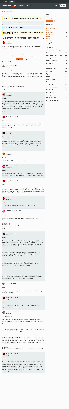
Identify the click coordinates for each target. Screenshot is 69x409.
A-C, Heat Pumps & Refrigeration (56, 50)
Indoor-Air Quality (56, 68)
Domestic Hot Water (56, 60)
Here (9, 18)
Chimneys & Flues (56, 58)
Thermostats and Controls (56, 87)
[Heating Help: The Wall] (9, 5)
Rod (7, 93)
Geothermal (56, 66)
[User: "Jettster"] (3, 42)
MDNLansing (8, 165)
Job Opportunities (56, 97)
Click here (5, 27)
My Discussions (49, 34)
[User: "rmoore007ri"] (3, 153)
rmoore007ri (8, 153)
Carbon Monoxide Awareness (56, 55)
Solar (56, 81)
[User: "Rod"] (3, 94)
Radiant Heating (56, 79)
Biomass (56, 52)
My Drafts (56, 36)
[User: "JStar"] (3, 284)
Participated (49, 40)
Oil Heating (56, 71)
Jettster (7, 41)
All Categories (49, 26)
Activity (47, 30)
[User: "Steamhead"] (3, 211)
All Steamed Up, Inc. (6, 223)
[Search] (52, 5)
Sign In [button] (19, 59)
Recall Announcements (56, 100)
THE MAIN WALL (56, 47)
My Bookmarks (56, 32)
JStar (7, 283)
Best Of (48, 38)
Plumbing (56, 76)
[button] (43, 38)
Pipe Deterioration (56, 74)
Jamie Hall (8, 311)
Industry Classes (56, 95)
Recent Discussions (50, 28)
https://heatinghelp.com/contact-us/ (22, 22)
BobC (7, 65)
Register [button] (27, 59)
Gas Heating (56, 63)
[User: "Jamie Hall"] (3, 312)
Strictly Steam (56, 84)
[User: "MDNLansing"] (3, 166)
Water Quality (56, 89)
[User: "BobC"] (3, 66)
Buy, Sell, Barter (56, 92)
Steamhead (8, 210)
